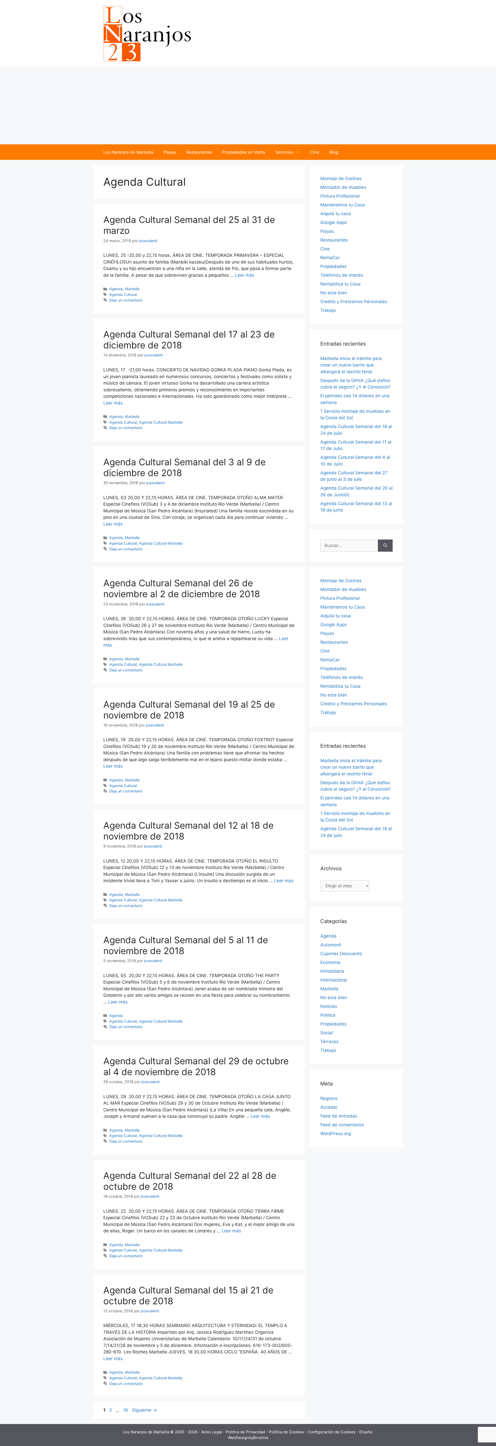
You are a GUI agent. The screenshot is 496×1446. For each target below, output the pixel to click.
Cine (314, 152)
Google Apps (333, 222)
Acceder (329, 1107)
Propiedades (333, 266)
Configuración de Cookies (332, 1431)
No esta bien (333, 292)
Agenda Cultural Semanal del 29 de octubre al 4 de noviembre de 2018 (196, 1066)
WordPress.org (335, 1133)
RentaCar (330, 257)
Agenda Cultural (123, 294)
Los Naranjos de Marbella (128, 152)
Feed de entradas (338, 1116)
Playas (170, 152)
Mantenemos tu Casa (342, 204)
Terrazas (329, 1041)
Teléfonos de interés (341, 275)
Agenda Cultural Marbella (160, 422)
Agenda (116, 289)
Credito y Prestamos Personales (353, 301)
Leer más (244, 275)
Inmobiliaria (332, 971)
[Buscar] (385, 546)
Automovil (330, 944)
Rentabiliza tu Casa (340, 284)
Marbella (132, 289)
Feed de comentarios (342, 1124)
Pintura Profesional (340, 196)
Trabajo (328, 310)
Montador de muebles (343, 187)
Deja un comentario (126, 300)
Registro (328, 1098)
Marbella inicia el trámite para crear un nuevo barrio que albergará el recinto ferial (351, 365)
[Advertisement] (248, 105)
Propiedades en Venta (243, 152)
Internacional (333, 980)
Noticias (328, 1006)
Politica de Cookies (287, 1431)
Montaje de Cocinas (341, 178)
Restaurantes (199, 152)
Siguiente (144, 1410)
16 (126, 1410)
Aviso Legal (212, 1431)
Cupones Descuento (341, 953)
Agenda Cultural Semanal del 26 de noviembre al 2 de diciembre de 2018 (181, 588)
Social (326, 1032)
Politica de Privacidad (246, 1431)
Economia (330, 962)
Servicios (284, 152)
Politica (327, 1015)
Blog (333, 152)
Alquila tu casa (335, 213)
